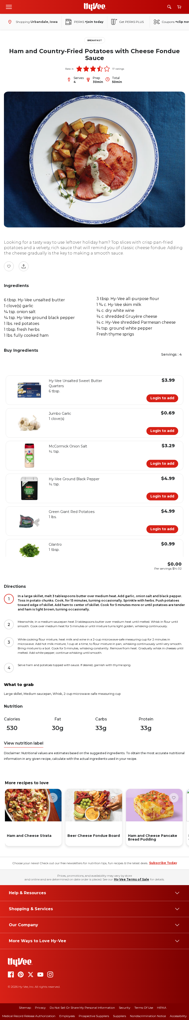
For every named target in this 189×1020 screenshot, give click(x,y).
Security (124, 1007)
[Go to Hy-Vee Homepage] (95, 7)
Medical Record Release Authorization (28, 1016)
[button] (79, 69)
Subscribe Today (163, 863)
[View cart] (179, 7)
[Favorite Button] (9, 266)
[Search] (169, 7)
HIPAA (161, 1007)
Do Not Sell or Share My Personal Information (82, 1007)
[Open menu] (9, 7)
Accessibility (178, 1016)
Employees (67, 1016)
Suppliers (119, 1016)
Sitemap (25, 1007)
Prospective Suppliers (94, 1016)
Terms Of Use (143, 1007)
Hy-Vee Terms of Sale (131, 879)
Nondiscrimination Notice (148, 1016)
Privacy (40, 1007)
